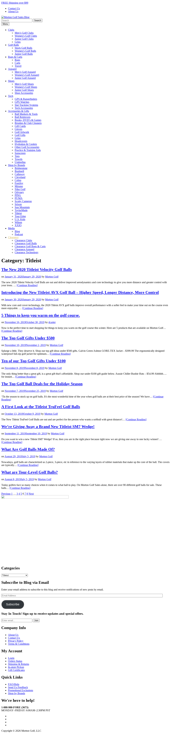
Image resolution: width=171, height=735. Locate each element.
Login (11, 658)
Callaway (20, 174)
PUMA (19, 198)
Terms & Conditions (18, 643)
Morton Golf (51, 276)
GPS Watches (22, 102)
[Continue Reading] (27, 285)
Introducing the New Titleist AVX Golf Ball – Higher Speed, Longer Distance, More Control (80, 292)
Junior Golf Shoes (24, 90)
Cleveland (20, 177)
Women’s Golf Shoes (26, 87)
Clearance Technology (26, 252)
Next (31, 493)
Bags (17, 59)
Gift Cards (20, 126)
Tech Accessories (24, 108)
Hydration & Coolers (26, 144)
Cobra (18, 180)
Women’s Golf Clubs (26, 35)
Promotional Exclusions (20, 690)
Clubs (11, 29)
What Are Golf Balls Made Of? (28, 449)
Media (11, 228)
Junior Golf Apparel (25, 78)
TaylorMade (21, 210)
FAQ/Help (13, 684)
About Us (13, 11)
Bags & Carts (15, 56)
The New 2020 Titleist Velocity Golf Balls (36, 269)
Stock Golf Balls (23, 47)
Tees (17, 156)
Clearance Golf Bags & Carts (30, 246)
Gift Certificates (16, 670)
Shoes (11, 81)
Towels (18, 159)
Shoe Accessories (24, 93)
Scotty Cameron (23, 201)
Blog (17, 231)
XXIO (18, 225)
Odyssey (19, 192)
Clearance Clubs (23, 240)
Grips (18, 41)
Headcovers (21, 141)
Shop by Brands (16, 165)
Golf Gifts (20, 135)
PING (18, 195)
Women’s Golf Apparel (27, 75)
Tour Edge (20, 216)
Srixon (18, 204)
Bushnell (19, 171)
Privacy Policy (15, 640)
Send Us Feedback (18, 687)
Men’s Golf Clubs (24, 32)
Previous (6, 493)
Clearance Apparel (24, 249)
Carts (17, 62)
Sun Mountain (22, 207)
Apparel (12, 69)
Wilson (18, 222)
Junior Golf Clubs (24, 38)
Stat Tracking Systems (26, 105)
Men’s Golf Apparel (25, 72)
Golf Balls (13, 44)
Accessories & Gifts (18, 111)
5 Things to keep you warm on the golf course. (40, 315)
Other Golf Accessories (27, 147)
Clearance (13, 237)
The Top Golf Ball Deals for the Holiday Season (41, 384)
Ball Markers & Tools (26, 114)
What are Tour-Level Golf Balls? (29, 472)
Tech (10, 96)
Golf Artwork (22, 132)
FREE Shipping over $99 (14, 2)
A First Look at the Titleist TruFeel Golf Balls (40, 407)
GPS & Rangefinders (26, 99)
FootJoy (19, 183)
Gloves (18, 129)
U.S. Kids (20, 219)
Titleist (18, 213)
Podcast (19, 234)
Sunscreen (20, 153)
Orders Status (15, 661)
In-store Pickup (16, 667)
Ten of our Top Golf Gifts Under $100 (33, 361)
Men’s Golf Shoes (24, 84)
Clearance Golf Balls (26, 243)
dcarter (52, 322)
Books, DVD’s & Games (28, 120)
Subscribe (12, 604)
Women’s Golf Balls (25, 50)
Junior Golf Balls (24, 53)
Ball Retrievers (22, 117)
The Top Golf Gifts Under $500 (28, 338)
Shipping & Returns (18, 664)
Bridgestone (21, 168)
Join (36, 620)
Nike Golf (20, 189)
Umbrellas (20, 162)
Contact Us (14, 8)
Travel (18, 65)
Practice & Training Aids (28, 150)
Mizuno (19, 186)
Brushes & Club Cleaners (28, 123)
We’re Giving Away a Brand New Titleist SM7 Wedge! (48, 426)
